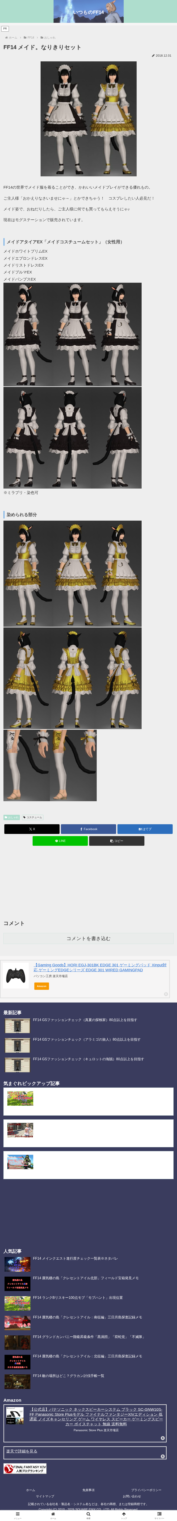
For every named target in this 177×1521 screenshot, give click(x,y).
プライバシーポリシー (146, 1490)
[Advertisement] (88, 884)
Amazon (41, 986)
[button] (116, 841)
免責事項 (88, 1490)
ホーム (30, 1490)
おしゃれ (13, 817)
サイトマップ (45, 1496)
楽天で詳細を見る (21, 1451)
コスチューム (34, 817)
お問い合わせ (132, 1496)
